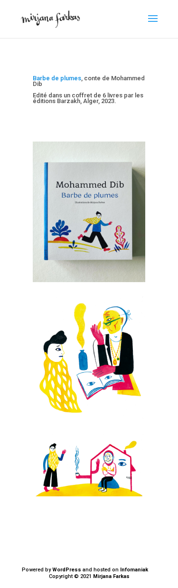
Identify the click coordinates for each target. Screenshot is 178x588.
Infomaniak (134, 570)
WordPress (66, 570)
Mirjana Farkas (111, 576)
